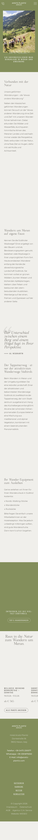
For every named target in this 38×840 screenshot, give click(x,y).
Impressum (11, 807)
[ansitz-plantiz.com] (19, 3)
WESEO (23, 814)
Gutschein (19, 783)
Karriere (19, 786)
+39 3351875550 (24, 754)
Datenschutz (26, 807)
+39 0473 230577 (23, 750)
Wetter (19, 790)
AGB (8, 810)
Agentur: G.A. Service (22, 810)
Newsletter (18, 794)
